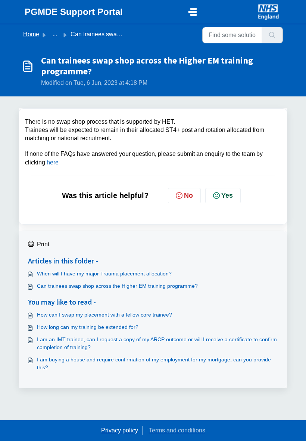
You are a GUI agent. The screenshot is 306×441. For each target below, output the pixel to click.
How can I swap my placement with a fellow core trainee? (104, 315)
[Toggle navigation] (192, 12)
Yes (227, 195)
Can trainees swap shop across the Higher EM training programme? (117, 286)
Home (31, 34)
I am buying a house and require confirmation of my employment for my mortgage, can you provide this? (154, 363)
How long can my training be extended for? (87, 327)
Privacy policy (119, 430)
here (53, 162)
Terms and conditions (177, 430)
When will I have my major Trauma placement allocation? (104, 274)
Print (43, 244)
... (55, 34)
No (188, 195)
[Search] (272, 35)
